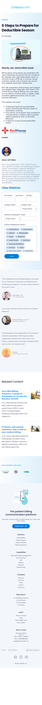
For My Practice (21, 600)
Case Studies (21, 623)
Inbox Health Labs (21, 620)
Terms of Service (12, 650)
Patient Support (21, 540)
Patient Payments (21, 543)
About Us (21, 578)
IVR (21, 560)
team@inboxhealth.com (21, 641)
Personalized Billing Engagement (21, 556)
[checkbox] (13, 229)
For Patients (21, 605)
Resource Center (21, 616)
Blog (21, 618)
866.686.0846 (23, 639)
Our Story (21, 580)
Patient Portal (21, 567)
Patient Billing (21, 538)
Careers (21, 585)
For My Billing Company (21, 598)
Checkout (21, 565)
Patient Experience (21, 545)
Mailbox (21, 563)
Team (21, 583)
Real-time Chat (21, 558)
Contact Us (21, 526)
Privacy (4, 650)
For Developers (21, 603)
